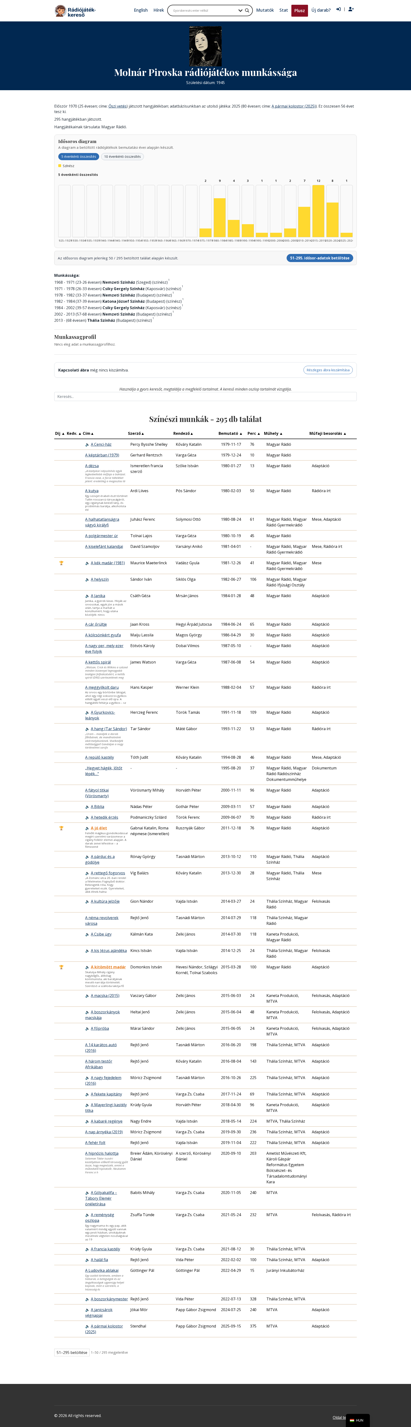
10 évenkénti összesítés (122, 156)
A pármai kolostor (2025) (294, 106)
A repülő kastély (99, 757)
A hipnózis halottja (101, 1153)
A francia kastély (105, 1249)
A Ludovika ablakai (101, 1270)
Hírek (158, 10)
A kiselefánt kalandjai (104, 546)
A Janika (98, 595)
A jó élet (99, 828)
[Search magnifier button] (247, 10)
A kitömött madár (108, 967)
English (141, 10)
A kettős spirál (98, 662)
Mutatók (265, 10)
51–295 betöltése (72, 1352)
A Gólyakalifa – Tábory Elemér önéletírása (101, 1198)
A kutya (91, 490)
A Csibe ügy (101, 934)
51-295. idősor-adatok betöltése (319, 258)
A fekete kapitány (106, 1094)
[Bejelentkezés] (338, 9)
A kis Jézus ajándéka (109, 950)
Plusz (299, 10)
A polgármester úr (101, 535)
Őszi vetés (117, 106)
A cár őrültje (96, 624)
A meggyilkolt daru (102, 687)
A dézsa (92, 465)
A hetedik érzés (104, 817)
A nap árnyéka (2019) (104, 1132)
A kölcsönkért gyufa (103, 635)
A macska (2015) (105, 995)
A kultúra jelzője (105, 901)
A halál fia (99, 1259)
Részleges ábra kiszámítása (328, 370)
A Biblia (97, 806)
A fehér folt (95, 1142)
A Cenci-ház (101, 444)
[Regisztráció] (351, 9)
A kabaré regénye (106, 1121)
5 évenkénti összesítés (78, 156)
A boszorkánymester (109, 1299)
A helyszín (100, 579)
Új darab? (321, 10)
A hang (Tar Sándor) (109, 728)
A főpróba (100, 1028)
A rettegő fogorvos (108, 873)
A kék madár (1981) (108, 562)
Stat (283, 10)
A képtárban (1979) (102, 455)
